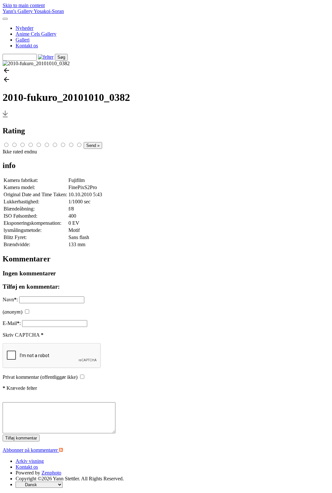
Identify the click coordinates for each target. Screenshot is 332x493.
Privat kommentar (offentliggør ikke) (40, 377)
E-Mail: (12, 323)
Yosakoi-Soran (49, 11)
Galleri (23, 39)
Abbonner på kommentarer (31, 450)
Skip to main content (24, 5)
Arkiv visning (30, 461)
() (12, 312)
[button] (166, 71)
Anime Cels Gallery (36, 34)
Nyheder (24, 28)
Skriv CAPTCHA (23, 335)
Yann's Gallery (18, 11)
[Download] (5, 117)
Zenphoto (51, 472)
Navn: (10, 299)
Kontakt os (27, 45)
